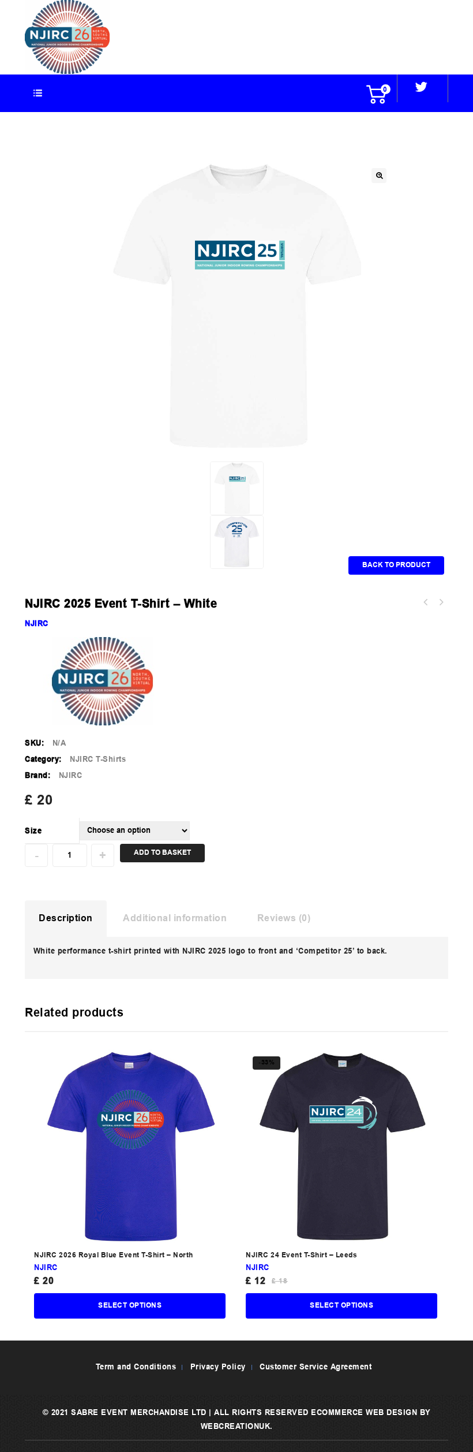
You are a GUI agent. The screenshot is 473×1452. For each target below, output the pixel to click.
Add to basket (162, 853)
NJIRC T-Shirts (98, 760)
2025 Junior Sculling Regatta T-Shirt (425, 602)
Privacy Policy (218, 1367)
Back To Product (396, 565)
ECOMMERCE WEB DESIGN (364, 1413)
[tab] (66, 918)
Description (66, 919)
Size (33, 831)
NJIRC (36, 624)
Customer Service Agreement (315, 1367)
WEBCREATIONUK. (237, 1427)
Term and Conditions (136, 1367)
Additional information (175, 919)
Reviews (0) (284, 919)
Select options (130, 1305)
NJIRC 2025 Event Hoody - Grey (440, 602)
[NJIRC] (67, 37)
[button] (378, 175)
